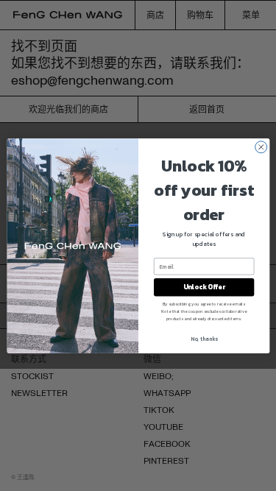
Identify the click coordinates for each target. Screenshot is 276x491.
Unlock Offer (203, 287)
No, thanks (203, 338)
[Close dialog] (260, 146)
